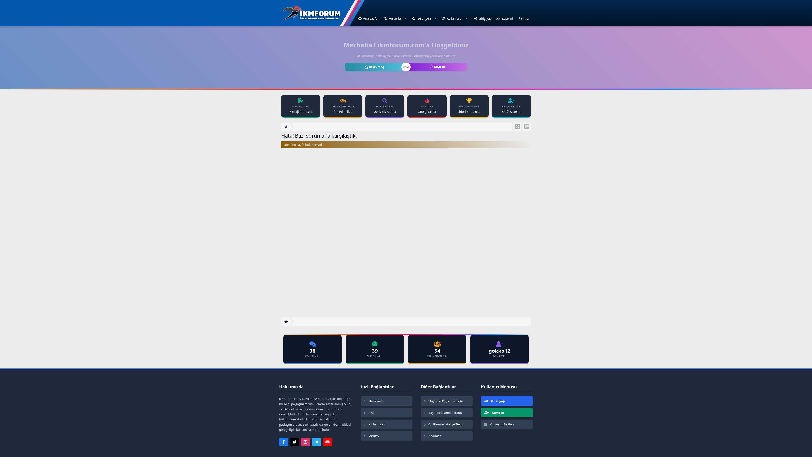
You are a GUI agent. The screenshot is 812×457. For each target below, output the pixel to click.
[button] (406, 18)
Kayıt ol (497, 412)
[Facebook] (283, 442)
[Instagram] (305, 442)
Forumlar (395, 18)
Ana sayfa (370, 18)
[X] (294, 442)
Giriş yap (497, 401)
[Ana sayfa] (286, 127)
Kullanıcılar (455, 18)
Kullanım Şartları (501, 424)
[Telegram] (316, 442)
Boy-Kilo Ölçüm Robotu (445, 401)
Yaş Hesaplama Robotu (445, 412)
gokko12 (499, 350)
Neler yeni (424, 18)
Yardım (373, 436)
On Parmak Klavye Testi (445, 424)
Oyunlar (434, 436)
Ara (371, 412)
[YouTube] (327, 442)
